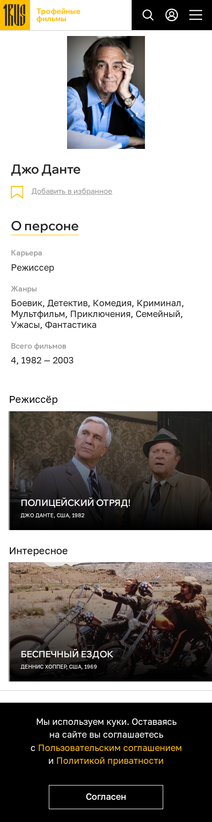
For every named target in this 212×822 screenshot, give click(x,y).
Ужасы (25, 325)
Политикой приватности (110, 760)
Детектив (67, 303)
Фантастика (71, 325)
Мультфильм (38, 314)
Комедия (112, 303)
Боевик (26, 303)
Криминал (159, 303)
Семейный (158, 314)
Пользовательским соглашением (110, 748)
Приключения (100, 314)
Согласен (106, 796)
